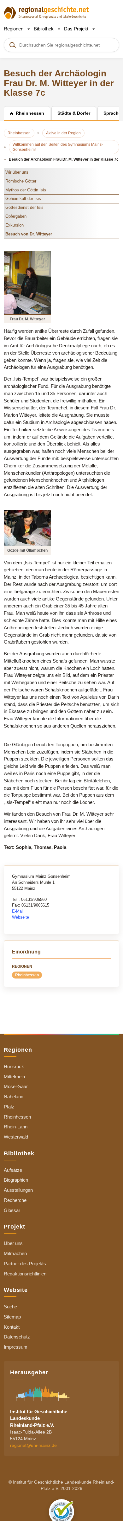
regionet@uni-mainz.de (33, 1445)
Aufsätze (13, 1170)
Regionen (14, 28)
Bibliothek (44, 28)
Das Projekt (77, 28)
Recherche (15, 1200)
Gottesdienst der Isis (24, 207)
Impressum (15, 1347)
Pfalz (9, 1106)
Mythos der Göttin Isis (25, 190)
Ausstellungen (18, 1190)
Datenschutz (17, 1336)
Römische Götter (20, 181)
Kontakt (12, 1327)
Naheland (13, 1096)
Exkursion (14, 225)
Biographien (16, 1180)
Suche (10, 1306)
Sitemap (12, 1316)
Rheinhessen (27, 975)
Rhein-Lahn (15, 1126)
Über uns (13, 1243)
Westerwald (16, 1136)
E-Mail (18, 911)
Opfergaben (15, 216)
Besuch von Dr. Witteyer (28, 234)
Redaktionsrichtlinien (25, 1273)
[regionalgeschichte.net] (46, 12)
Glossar (12, 1210)
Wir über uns (16, 172)
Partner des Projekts (25, 1263)
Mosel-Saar (16, 1086)
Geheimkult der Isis (23, 198)
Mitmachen (15, 1253)
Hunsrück (14, 1066)
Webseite (20, 917)
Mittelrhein (14, 1076)
